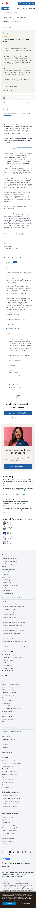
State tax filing (6, 485)
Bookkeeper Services (7, 841)
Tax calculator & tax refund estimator (11, 763)
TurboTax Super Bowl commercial (11, 798)
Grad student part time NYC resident (13, 495)
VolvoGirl (9, 527)
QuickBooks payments (8, 822)
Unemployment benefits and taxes (11, 708)
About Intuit (5, 872)
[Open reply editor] (18, 97)
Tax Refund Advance (7, 572)
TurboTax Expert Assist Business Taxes (12, 625)
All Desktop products (7, 660)
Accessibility (18, 876)
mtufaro (7, 108)
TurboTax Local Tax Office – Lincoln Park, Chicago (15, 646)
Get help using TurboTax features (12, 21)
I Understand (9, 903)
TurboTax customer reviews (9, 795)
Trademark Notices (20, 874)
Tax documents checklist (8, 785)
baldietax (9, 542)
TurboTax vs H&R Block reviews (10, 801)
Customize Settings (26, 903)
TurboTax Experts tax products (10, 612)
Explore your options (18, 466)
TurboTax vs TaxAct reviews (9, 806)
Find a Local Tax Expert (8, 636)
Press (20, 872)
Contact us (5, 734)
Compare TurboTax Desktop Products (12, 657)
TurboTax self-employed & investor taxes (13, 606)
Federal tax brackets (7, 719)
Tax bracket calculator (8, 766)
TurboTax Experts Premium (9, 614)
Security (30, 872)
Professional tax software (8, 825)
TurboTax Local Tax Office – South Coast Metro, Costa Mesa (18, 644)
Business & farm (7, 27)
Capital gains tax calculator (9, 779)
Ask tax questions (7, 17)
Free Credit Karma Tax (8, 833)
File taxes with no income (9, 692)
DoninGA (9, 532)
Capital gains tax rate (7, 700)
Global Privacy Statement (8, 895)
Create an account (18, 418)
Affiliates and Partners (8, 876)
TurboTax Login (6, 744)
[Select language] (18, 8)
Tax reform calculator (7, 787)
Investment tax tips (7, 711)
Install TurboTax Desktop (8, 663)
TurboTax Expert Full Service (9, 617)
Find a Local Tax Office (8, 638)
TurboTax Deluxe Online (10, 86)
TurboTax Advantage (7, 668)
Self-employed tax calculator (9, 774)
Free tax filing (5, 601)
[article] (18, 183)
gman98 (7, 32)
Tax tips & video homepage (9, 679)
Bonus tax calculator (7, 782)
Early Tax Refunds (6, 590)
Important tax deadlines (8, 716)
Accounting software (7, 817)
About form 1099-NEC (8, 695)
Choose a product (21, 17)
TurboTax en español (7, 593)
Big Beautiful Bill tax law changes (11, 750)
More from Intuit (6, 836)
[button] (5, 8)
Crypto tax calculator (7, 777)
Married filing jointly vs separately (11, 684)
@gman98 (21, 234)
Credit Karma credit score (9, 830)
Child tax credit (6, 714)
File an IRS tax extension (8, 739)
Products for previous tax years (10, 585)
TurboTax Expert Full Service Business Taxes (13, 622)
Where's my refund (7, 736)
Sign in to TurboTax (19, 413)
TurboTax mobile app (8, 588)
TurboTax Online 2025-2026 (9, 561)
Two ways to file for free (8, 742)
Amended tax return (7, 698)
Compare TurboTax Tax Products (10, 558)
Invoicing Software (7, 844)
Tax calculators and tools (8, 761)
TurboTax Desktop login (8, 655)
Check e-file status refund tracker (10, 769)
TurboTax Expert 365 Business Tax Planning (13, 630)
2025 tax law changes (7, 722)
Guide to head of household (9, 687)
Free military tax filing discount (10, 609)
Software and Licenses (8, 874)
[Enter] (3, 12)
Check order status (7, 665)
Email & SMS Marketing (8, 838)
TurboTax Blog (6, 580)
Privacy (25, 872)
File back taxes (6, 703)
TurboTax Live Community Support (11, 731)
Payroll (4, 820)
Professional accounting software (11, 828)
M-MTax (9, 522)
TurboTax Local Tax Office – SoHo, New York (14, 641)
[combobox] (13, 12)
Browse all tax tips (7, 681)
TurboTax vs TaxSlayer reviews (10, 803)
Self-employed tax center (8, 569)
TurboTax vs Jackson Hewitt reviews (11, 809)
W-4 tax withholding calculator (10, 771)
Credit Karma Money (7, 577)
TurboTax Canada (6, 582)
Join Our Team (14, 872)
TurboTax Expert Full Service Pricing (11, 620)
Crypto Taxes (5, 574)
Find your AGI (6, 705)
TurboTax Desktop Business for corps (12, 671)
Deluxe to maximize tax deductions (11, 604)
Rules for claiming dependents (10, 690)
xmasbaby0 (10, 537)
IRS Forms (4, 566)
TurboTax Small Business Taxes (10, 628)
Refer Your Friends (7, 752)
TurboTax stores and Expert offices (11, 633)
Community (5, 747)
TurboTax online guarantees (9, 564)
